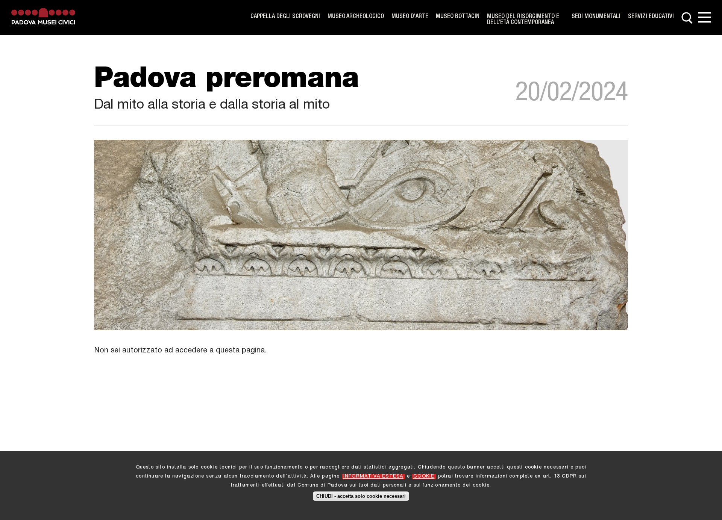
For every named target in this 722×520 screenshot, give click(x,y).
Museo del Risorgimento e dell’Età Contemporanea (523, 20)
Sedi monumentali (596, 17)
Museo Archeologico (356, 17)
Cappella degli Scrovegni (285, 17)
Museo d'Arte (409, 17)
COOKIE (423, 476)
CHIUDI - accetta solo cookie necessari (361, 496)
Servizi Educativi (651, 17)
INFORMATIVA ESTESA (373, 476)
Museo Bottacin (457, 17)
